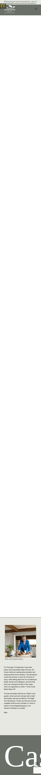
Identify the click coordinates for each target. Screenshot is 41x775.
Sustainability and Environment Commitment (20, 3)
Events (23, 609)
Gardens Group (20, 610)
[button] (36, 9)
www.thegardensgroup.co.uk (20, 706)
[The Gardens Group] (9, 6)
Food (28, 609)
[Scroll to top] (37, 763)
